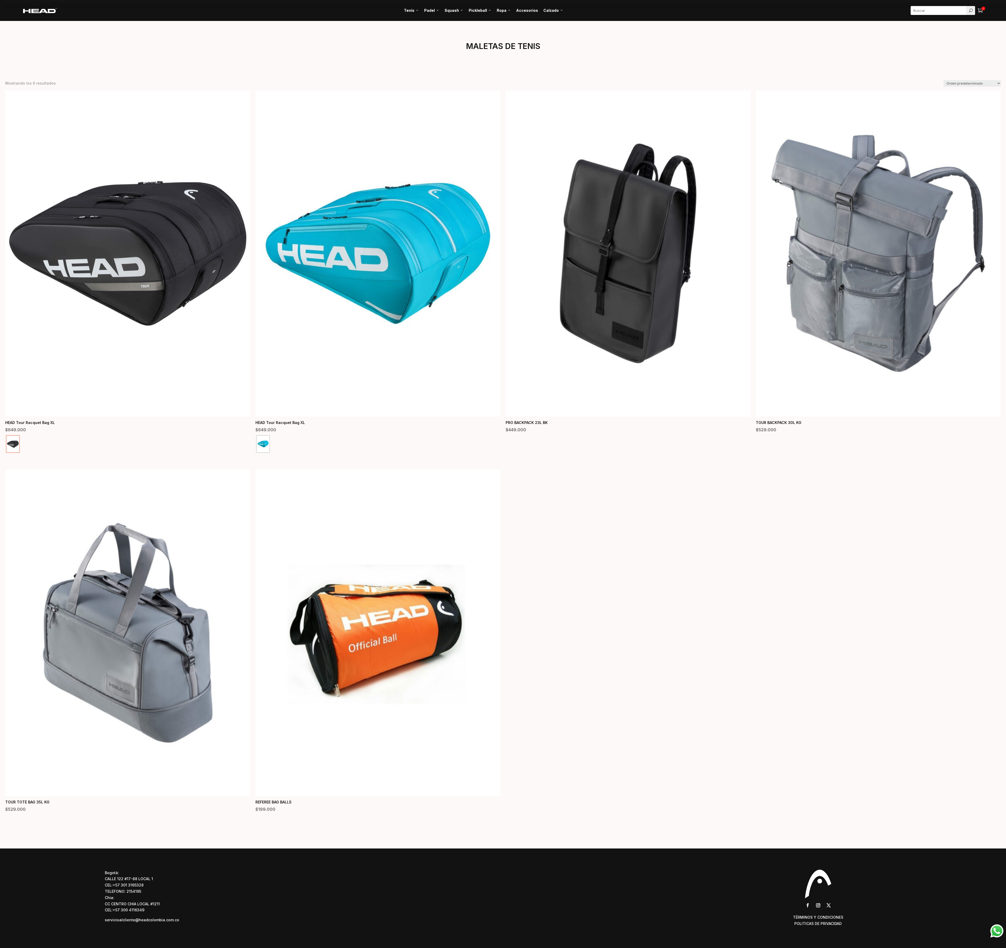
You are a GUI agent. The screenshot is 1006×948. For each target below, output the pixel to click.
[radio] (12, 444)
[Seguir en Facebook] (807, 905)
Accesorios (527, 10)
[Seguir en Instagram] (818, 905)
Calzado (553, 10)
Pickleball (480, 10)
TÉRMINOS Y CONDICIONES (818, 917)
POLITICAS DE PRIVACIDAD (818, 923)
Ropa (504, 10)
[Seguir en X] (828, 905)
